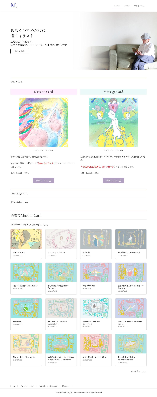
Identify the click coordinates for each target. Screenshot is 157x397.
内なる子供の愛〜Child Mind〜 (25, 285)
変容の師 (86, 252)
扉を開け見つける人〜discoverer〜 (91, 322)
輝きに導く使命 (89, 285)
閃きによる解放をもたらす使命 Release (131, 322)
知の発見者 (17, 321)
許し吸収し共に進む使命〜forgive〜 (58, 286)
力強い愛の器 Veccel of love (95, 357)
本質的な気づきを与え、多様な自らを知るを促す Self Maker (61, 358)
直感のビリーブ (19, 252)
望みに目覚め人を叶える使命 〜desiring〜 (131, 286)
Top (14, 386)
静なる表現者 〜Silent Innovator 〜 (57, 322)
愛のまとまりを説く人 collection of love (126, 358)
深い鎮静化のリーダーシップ (129, 252)
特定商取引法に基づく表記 (48, 386)
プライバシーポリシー (27, 386)
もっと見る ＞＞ (139, 371)
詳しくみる (20, 51)
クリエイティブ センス (56, 252)
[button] (43, 180)
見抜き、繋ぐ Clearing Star (24, 357)
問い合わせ (66, 386)
